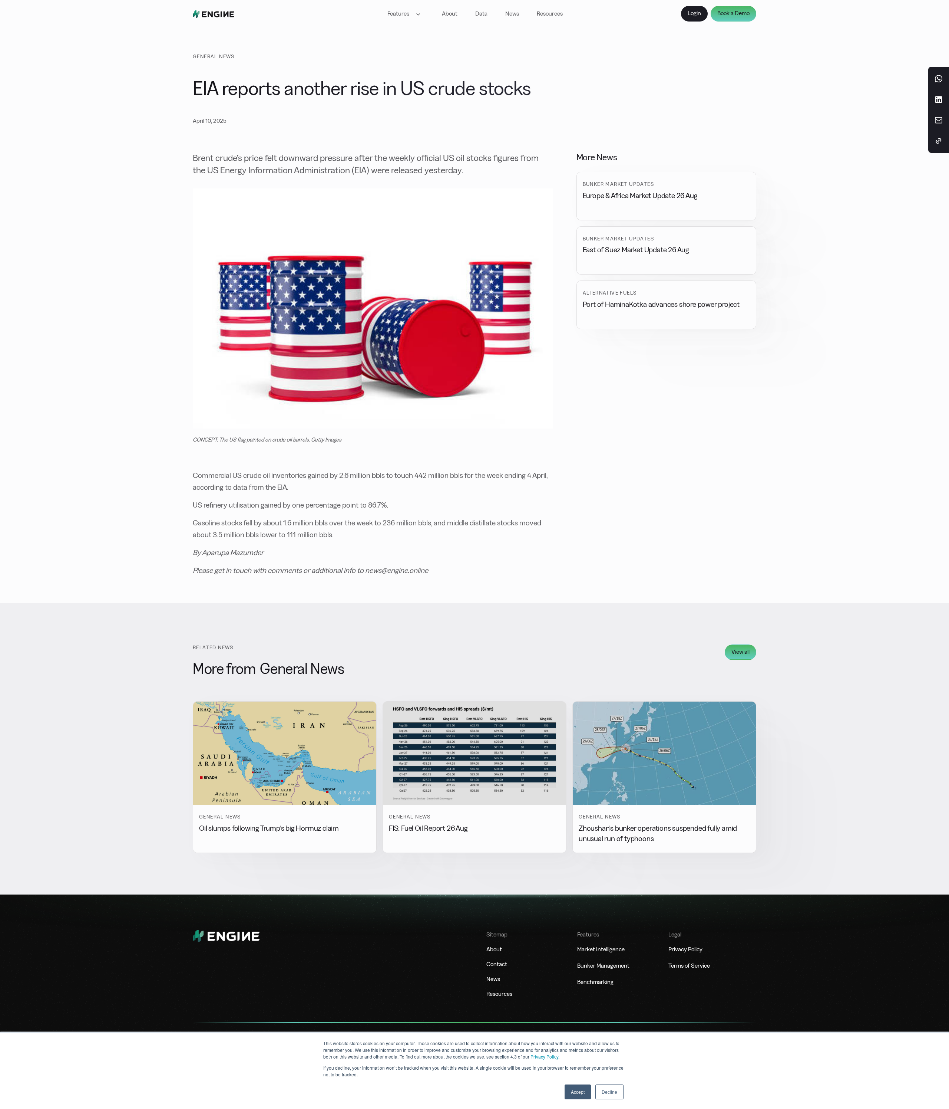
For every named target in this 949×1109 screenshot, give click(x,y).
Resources (550, 13)
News (512, 13)
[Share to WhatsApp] (939, 79)
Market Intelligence (601, 949)
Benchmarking (595, 982)
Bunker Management (603, 965)
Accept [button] (578, 1092)
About (449, 13)
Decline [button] (609, 1092)
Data (481, 13)
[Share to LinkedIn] (939, 99)
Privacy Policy (544, 1056)
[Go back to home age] (213, 13)
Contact (496, 964)
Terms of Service (689, 965)
